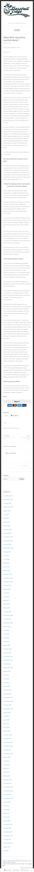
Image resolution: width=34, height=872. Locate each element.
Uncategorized (14, 428)
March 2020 (6, 731)
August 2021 (6, 671)
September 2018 (8, 798)
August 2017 (6, 847)
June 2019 (6, 764)
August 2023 (7, 589)
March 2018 (6, 821)
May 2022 (6, 638)
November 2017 (8, 835)
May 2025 (6, 518)
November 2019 (8, 746)
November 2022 (8, 615)
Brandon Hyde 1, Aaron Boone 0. (8, 437)
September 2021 (8, 667)
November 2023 (8, 582)
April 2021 (6, 682)
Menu (18, 30)
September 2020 (8, 708)
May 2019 (6, 768)
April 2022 (6, 641)
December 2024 (8, 537)
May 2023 (6, 600)
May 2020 (6, 723)
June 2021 (6, 679)
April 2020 (6, 727)
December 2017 (8, 832)
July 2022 (6, 630)
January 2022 (7, 652)
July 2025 (6, 514)
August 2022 (7, 626)
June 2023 (6, 596)
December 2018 (8, 787)
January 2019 (7, 783)
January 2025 (7, 533)
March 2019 (6, 776)
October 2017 (7, 839)
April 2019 (6, 772)
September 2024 (8, 548)
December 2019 (8, 742)
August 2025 (7, 511)
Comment (24, 465)
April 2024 (6, 567)
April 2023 (6, 604)
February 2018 (7, 824)
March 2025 (6, 525)
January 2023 (7, 611)
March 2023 (6, 608)
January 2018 (7, 828)
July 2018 (6, 806)
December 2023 (8, 578)
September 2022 (8, 623)
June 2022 (6, 634)
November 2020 (8, 701)
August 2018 (7, 802)
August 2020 (7, 712)
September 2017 (8, 843)
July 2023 (6, 593)
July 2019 (6, 761)
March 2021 (6, 686)
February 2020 (7, 735)
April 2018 (6, 817)
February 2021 (7, 690)
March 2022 (6, 645)
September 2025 (8, 507)
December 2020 (8, 697)
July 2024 (6, 555)
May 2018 (6, 813)
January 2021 (7, 694)
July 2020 (6, 716)
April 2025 (6, 522)
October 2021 (7, 664)
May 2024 (6, 563)
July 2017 (6, 850)
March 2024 (6, 570)
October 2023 (7, 585)
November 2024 (8, 540)
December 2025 (8, 496)
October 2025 (7, 503)
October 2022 (7, 619)
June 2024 (6, 559)
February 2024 (7, 574)
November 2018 (8, 791)
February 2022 (7, 649)
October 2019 (7, 750)
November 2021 (8, 660)
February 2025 (7, 529)
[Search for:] (11, 479)
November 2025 (8, 499)
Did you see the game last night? (26, 437)
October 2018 (7, 794)
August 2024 (7, 552)
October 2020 (7, 705)
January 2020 (7, 738)
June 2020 (6, 720)
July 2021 (6, 675)
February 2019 (7, 779)
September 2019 (8, 753)
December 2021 (8, 656)
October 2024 (7, 544)
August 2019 (7, 757)
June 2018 (6, 809)
